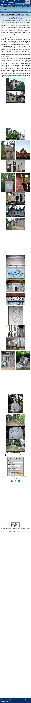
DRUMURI (3, 6)
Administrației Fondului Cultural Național (18, 531)
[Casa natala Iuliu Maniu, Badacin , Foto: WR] (15, 84)
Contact (22, 700)
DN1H (8, 6)
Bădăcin (14, 7)
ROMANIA (21, 4)
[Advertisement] (16, 115)
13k (11, 2)
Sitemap (8, 701)
